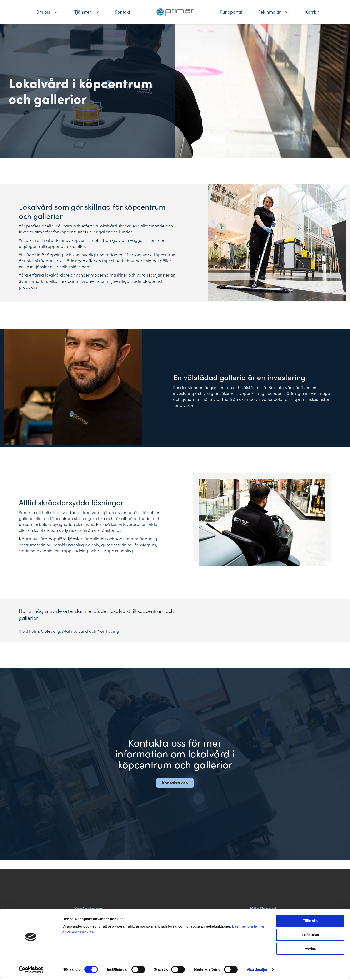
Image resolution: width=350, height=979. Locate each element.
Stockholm (29, 631)
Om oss (43, 12)
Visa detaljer (257, 970)
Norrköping (108, 631)
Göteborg (50, 631)
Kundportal (231, 12)
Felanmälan (270, 12)
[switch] (138, 969)
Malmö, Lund (75, 631)
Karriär (312, 12)
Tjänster (82, 12)
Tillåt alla (310, 921)
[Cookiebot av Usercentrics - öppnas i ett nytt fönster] (31, 969)
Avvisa (310, 949)
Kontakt (122, 12)
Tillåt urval (310, 935)
